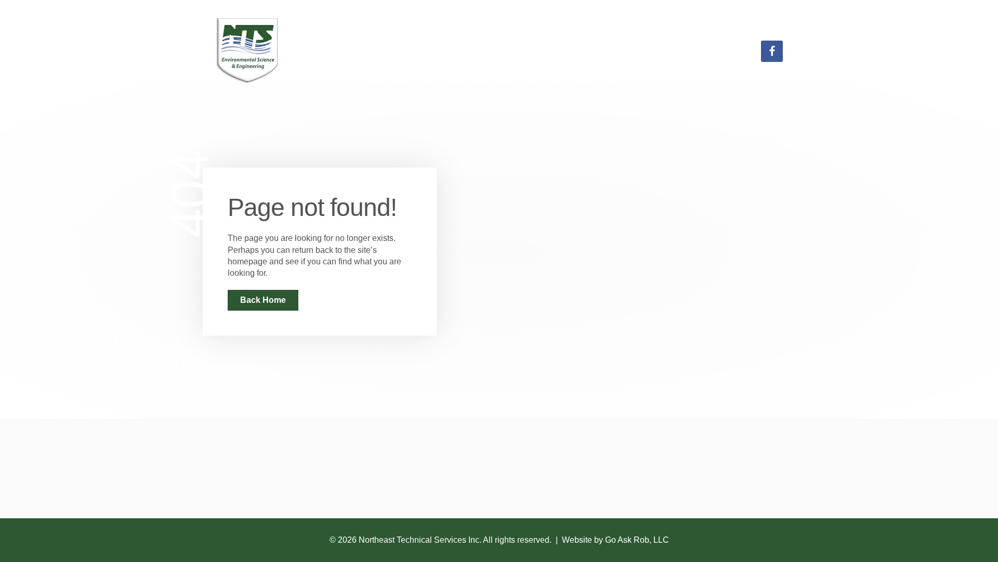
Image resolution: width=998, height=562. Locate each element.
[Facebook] (772, 51)
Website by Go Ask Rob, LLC (615, 539)
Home (543, 51)
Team (601, 51)
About (726, 51)
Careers (663, 51)
